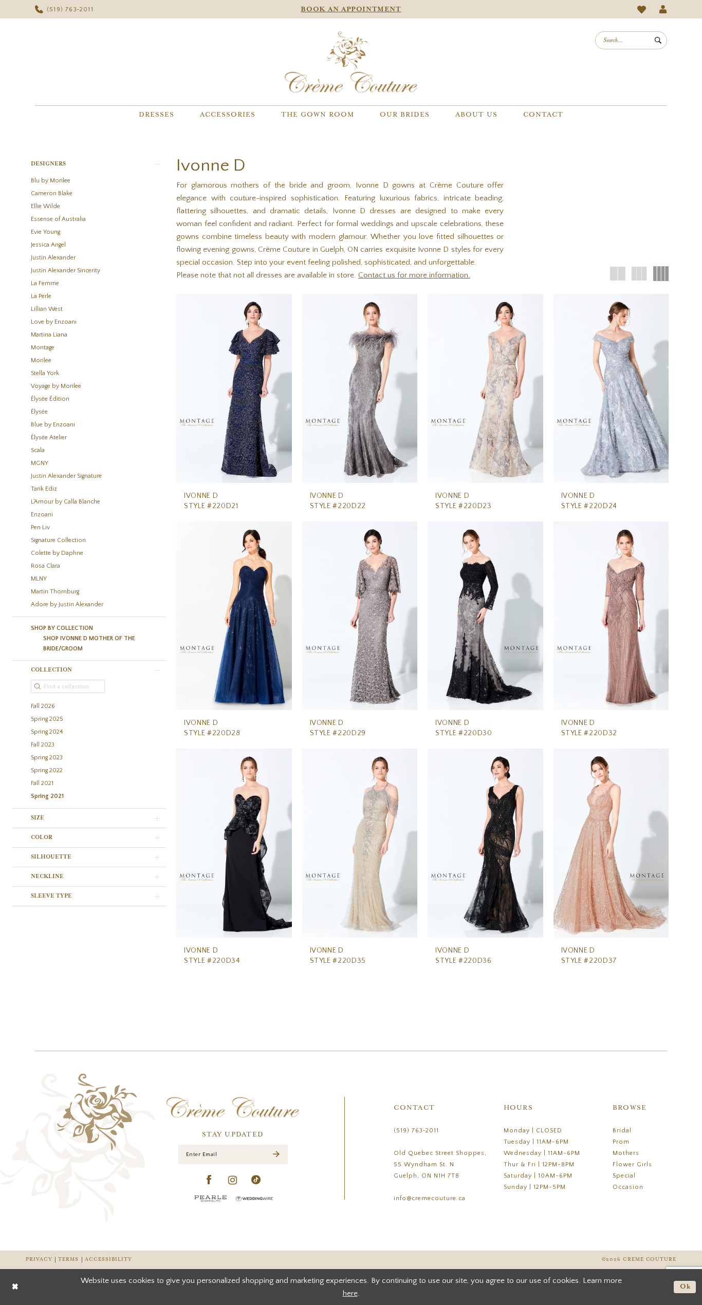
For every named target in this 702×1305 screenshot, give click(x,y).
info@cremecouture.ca (430, 1198)
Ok (685, 1287)
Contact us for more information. (414, 275)
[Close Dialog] (15, 1287)
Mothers (626, 1153)
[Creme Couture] (351, 61)
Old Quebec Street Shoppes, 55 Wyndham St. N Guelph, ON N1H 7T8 (440, 1164)
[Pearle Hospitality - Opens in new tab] (210, 1198)
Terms (68, 1259)
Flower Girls (632, 1164)
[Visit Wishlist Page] (642, 9)
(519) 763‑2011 (416, 1130)
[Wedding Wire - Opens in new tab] (254, 1199)
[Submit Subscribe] (276, 1155)
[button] (663, 9)
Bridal (622, 1130)
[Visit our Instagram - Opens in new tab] (233, 1180)
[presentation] (234, 388)
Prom (621, 1142)
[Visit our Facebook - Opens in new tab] (209, 1180)
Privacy (39, 1259)
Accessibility (108, 1259)
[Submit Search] (658, 40)
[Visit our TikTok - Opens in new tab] (256, 1180)
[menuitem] (64, 9)
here (350, 1293)
